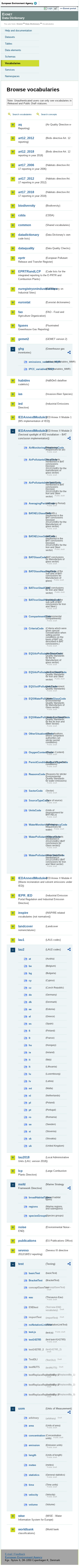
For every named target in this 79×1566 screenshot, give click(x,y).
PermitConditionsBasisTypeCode (37, 762)
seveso (23, 1250)
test (21, 1264)
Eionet (20, 24)
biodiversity (26, 205)
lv (30, 1081)
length (32, 1455)
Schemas (10, 56)
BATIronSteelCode (37, 588)
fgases (23, 325)
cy (30, 980)
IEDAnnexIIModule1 (31, 417)
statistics (34, 1475)
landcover (25, 926)
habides (24, 380)
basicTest (34, 1273)
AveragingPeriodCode (37, 503)
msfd (22, 1184)
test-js (32, 1332)
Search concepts (49, 114)
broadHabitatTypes (37, 1197)
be (30, 966)
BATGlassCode (37, 557)
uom (21, 1408)
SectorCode (36, 790)
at (30, 958)
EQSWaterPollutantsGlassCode (37, 698)
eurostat (24, 302)
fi (29, 1030)
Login (49, 8)
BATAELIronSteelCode (37, 536)
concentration (37, 1435)
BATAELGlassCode (37, 513)
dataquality (26, 248)
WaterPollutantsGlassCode (37, 836)
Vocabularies (12, 63)
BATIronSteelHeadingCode (37, 600)
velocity (33, 1494)
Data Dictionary (32, 24)
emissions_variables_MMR (37, 361)
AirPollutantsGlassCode (37, 459)
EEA (20, 3)
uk (30, 1145)
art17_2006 (26, 165)
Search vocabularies (22, 114)
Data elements (13, 50)
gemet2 (23, 339)
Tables (8, 43)
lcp (20, 1170)
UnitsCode (35, 810)
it (29, 1059)
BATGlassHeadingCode (37, 571)
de (30, 994)
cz (30, 987)
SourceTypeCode (37, 800)
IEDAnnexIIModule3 (31, 430)
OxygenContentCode (37, 752)
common (24, 225)
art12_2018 (26, 151)
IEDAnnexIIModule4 (31, 878)
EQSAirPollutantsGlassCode (37, 653)
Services (10, 69)
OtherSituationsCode (37, 733)
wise (21, 1515)
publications (27, 1240)
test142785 (35, 1339)
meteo (32, 1465)
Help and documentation (18, 30)
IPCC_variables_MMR (37, 369)
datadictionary (28, 234)
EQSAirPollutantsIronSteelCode (37, 672)
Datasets (10, 37)
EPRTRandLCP (29, 271)
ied (20, 403)
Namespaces (12, 76)
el (30, 1016)
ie (30, 1052)
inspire (23, 912)
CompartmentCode (37, 616)
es (30, 1023)
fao (20, 312)
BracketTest (35, 1280)
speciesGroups (37, 1215)
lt (29, 1066)
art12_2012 (26, 138)
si (30, 1131)
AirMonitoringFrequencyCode (37, 447)
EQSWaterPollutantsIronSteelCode (37, 717)
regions (33, 1206)
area (31, 1425)
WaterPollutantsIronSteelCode (37, 855)
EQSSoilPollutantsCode (37, 686)
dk (30, 1002)
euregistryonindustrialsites (31, 288)
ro (30, 1117)
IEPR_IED (25, 895)
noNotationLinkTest (37, 1324)
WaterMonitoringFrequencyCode (37, 824)
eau (31, 1297)
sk (30, 1138)
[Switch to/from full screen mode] (56, 8)
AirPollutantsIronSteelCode (37, 482)
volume (33, 1504)
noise (22, 1227)
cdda (22, 215)
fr (29, 1038)
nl (30, 1095)
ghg (21, 348)
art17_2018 (26, 192)
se (30, 1124)
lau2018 (24, 1157)
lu (30, 1074)
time (31, 1484)
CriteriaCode (36, 628)
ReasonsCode (37, 774)
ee (30, 1009)
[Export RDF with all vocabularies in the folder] (69, 353)
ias (20, 394)
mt (30, 1088)
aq (20, 124)
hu (30, 1045)
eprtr (21, 258)
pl (30, 1102)
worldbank (26, 1529)
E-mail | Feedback (15, 1554)
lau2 (21, 949)
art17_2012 (26, 178)
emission (34, 1445)
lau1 (21, 939)
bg (30, 973)
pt (30, 1110)
